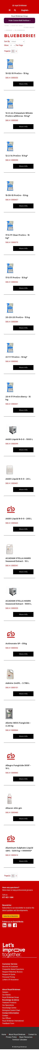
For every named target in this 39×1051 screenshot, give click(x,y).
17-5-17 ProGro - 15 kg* (17, 277)
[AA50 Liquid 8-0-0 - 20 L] (19, 469)
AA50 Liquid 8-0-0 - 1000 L (19, 439)
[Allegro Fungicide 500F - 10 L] (19, 756)
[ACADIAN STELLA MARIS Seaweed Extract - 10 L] (19, 549)
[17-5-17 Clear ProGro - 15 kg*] (19, 225)
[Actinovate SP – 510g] (19, 634)
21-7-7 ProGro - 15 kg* (16, 357)
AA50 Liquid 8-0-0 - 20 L (18, 479)
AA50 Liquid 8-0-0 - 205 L (19, 518)
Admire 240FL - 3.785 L (18, 683)
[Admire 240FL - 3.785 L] (19, 674)
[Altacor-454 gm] (19, 798)
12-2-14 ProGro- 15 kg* (17, 156)
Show (6, 45)
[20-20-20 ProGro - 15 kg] (19, 308)
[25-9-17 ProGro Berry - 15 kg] (19, 387)
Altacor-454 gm (14, 808)
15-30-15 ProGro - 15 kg (17, 195)
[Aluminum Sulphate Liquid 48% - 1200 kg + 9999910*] (19, 838)
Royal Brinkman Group (19, 16)
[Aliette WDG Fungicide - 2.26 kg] (19, 713)
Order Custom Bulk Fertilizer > (19, 20)
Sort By (7, 41)
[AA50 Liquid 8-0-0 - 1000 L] (19, 430)
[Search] (15, 10)
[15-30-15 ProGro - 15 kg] (19, 186)
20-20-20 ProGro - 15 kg (18, 317)
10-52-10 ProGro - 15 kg (17, 73)
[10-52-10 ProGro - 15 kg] (19, 64)
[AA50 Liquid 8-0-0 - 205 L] (19, 509)
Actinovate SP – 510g (16, 643)
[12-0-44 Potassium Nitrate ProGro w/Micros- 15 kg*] (19, 103)
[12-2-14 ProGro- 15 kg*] (19, 146)
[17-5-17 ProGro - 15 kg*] (19, 268)
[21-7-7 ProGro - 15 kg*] (19, 347)
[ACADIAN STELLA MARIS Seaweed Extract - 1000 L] (19, 591)
